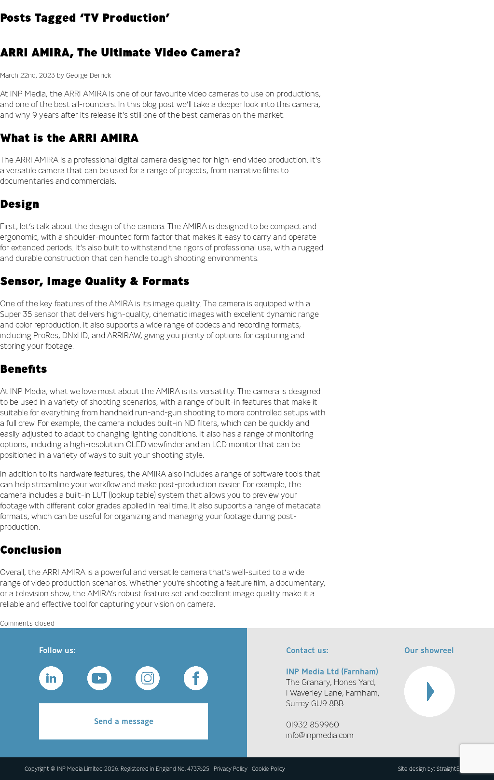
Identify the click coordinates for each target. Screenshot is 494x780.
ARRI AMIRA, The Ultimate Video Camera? (120, 52)
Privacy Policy (230, 768)
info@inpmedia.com (320, 735)
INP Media (28, 93)
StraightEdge (453, 768)
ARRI (72, 93)
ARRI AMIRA (36, 159)
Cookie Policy (268, 768)
